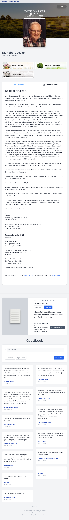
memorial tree (28, 276)
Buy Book (48, 307)
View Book (38, 307)
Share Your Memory (57, 327)
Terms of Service (39, 512)
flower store (56, 276)
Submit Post (58, 358)
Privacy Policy (29, 512)
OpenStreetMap (36, 515)
